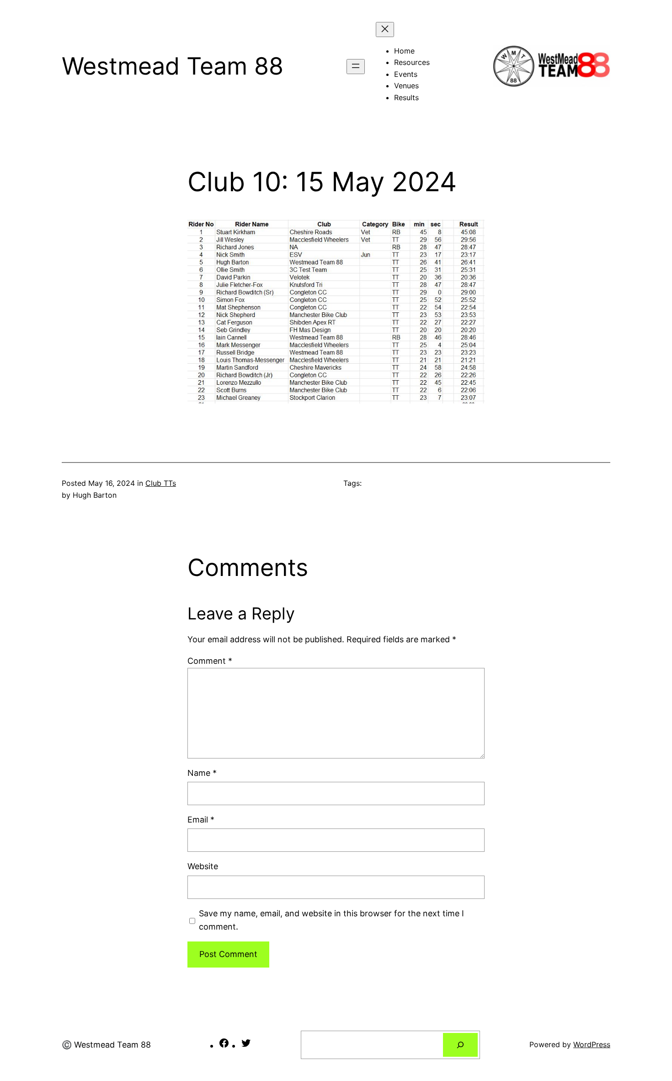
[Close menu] (385, 29)
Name (202, 773)
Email (200, 819)
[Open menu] (356, 66)
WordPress (591, 1044)
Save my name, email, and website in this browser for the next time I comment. (331, 920)
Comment (209, 661)
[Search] (460, 1045)
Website (202, 866)
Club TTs (160, 483)
